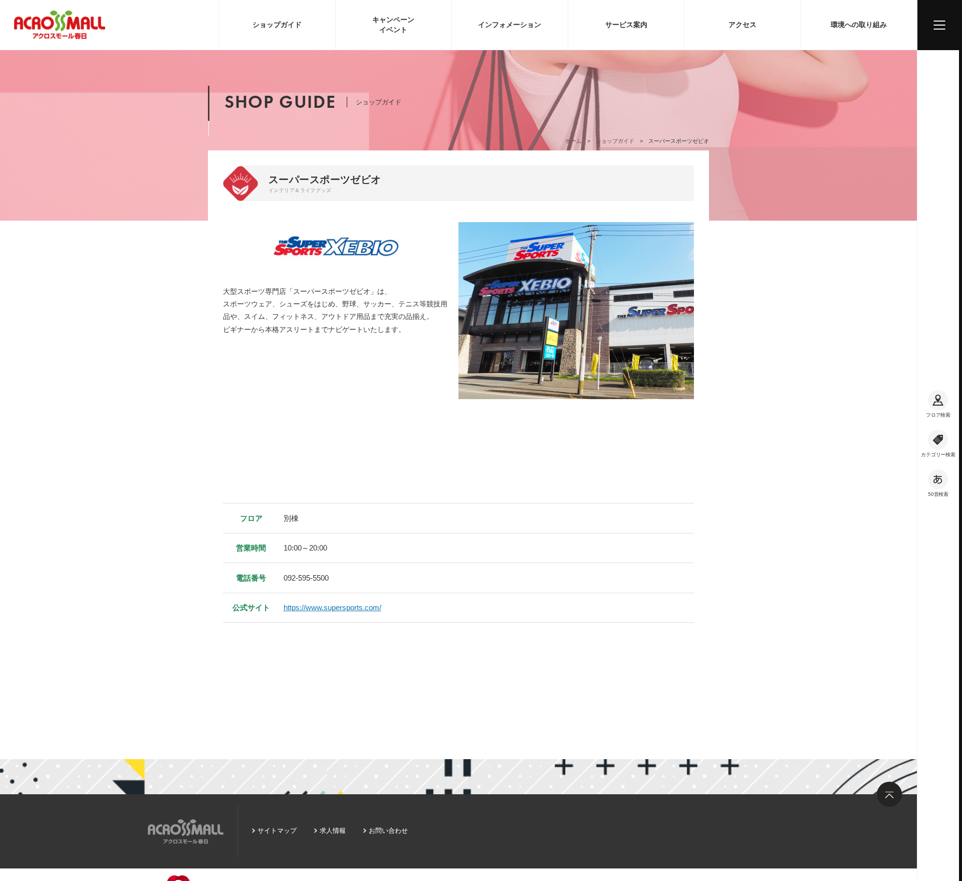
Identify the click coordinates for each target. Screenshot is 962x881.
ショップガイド (277, 25)
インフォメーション (509, 25)
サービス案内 (626, 25)
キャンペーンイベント (393, 25)
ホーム (573, 141)
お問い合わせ (388, 830)
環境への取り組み (859, 25)
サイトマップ (277, 830)
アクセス (743, 25)
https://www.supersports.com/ (332, 607)
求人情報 (333, 830)
